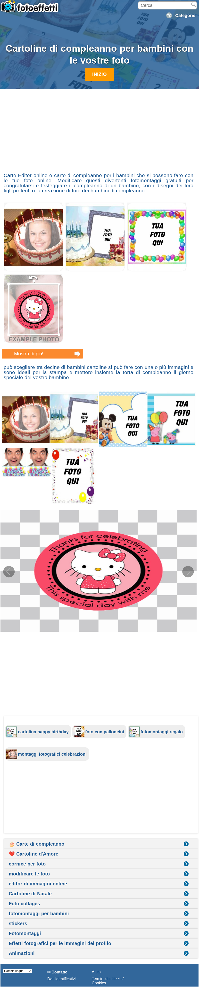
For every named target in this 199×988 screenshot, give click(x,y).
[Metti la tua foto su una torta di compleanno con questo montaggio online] (33, 270)
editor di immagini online (38, 883)
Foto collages (24, 903)
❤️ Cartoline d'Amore (33, 854)
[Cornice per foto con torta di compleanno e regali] (95, 270)
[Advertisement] (98, 128)
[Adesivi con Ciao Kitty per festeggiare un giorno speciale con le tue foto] (33, 342)
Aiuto (96, 972)
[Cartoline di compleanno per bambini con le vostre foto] (98, 447)
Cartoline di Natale (30, 893)
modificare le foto (29, 873)
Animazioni (22, 953)
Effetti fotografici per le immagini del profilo (60, 943)
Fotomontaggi (25, 933)
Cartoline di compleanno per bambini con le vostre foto (99, 54)
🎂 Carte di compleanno (36, 844)
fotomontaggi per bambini (39, 913)
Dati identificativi (61, 979)
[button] (188, 572)
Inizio (99, 74)
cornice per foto (27, 863)
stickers (18, 923)
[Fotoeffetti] (30, 8)
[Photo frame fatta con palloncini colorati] (157, 270)
